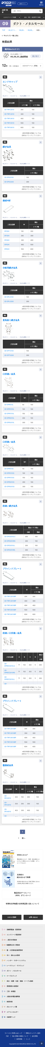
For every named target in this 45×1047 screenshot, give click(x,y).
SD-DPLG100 (9, 297)
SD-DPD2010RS (9, 541)
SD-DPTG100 (9, 351)
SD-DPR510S (9, 469)
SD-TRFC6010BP (10, 614)
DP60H (6, 249)
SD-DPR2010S (9, 482)
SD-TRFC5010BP (10, 610)
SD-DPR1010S (9, 473)
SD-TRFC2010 (9, 109)
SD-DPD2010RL (9, 550)
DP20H (6, 231)
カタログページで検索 (9, 17)
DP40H (6, 240)
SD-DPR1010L (9, 409)
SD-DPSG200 (9, 182)
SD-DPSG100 (9, 177)
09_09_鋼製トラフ (22, 30)
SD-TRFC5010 (9, 123)
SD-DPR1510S (9, 477)
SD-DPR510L (8, 405)
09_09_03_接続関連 (31, 30)
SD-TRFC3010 (9, 114)
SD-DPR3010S (9, 486)
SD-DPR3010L (9, 422)
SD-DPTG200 (9, 355)
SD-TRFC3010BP (10, 601)
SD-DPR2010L (9, 418)
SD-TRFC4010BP (10, 605)
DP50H (6, 244)
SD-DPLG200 (9, 301)
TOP (3, 30)
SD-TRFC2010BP (10, 596)
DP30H (6, 236)
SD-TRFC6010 (9, 127)
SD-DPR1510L (9, 413)
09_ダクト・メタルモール (12, 30)
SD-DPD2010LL (9, 545)
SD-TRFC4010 (9, 118)
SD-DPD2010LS (9, 536)
